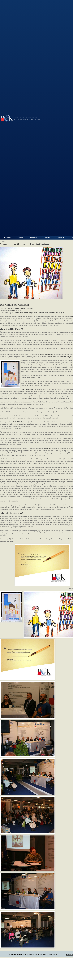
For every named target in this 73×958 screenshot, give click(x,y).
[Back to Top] (70, 955)
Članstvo (47, 238)
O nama (20, 238)
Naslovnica (7, 238)
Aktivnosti (61, 238)
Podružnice (33, 238)
